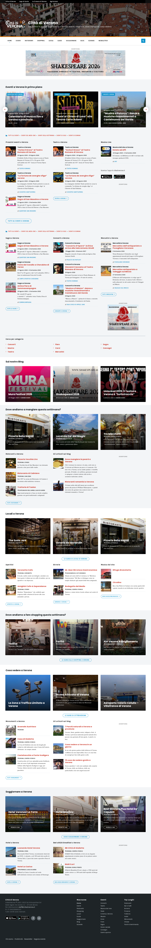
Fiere (57, 344)
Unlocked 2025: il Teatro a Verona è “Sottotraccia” (120, 392)
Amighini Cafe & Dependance (31, 586)
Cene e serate (105, 927)
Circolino (117, 582)
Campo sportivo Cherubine (28, 279)
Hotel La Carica (24, 866)
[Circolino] (106, 586)
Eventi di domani (74, 135)
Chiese (126, 922)
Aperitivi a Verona (13, 604)
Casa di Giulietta (25, 739)
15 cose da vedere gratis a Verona (77, 761)
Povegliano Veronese (122, 262)
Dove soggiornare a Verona (75, 837)
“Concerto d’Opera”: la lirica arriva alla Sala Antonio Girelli (79, 247)
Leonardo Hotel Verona (28, 848)
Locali (79, 914)
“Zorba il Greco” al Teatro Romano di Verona (30, 151)
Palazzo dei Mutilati (74, 260)
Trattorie (127, 914)
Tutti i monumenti (13, 778)
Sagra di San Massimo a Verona (32, 199)
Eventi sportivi (106, 932)
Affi (115, 161)
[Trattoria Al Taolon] (11, 491)
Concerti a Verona (61, 311)
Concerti (12, 344)
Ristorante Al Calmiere (28, 473)
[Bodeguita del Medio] (58, 590)
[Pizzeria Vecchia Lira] (11, 463)
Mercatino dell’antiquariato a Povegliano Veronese (127, 247)
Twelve (12, 643)
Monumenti (128, 919)
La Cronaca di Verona (39, 1)
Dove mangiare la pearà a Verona (78, 460)
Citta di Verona (11, 1)
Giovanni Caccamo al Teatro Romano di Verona (79, 268)
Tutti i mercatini (107, 294)
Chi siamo (9, 939)
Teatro (11, 352)
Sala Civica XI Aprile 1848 (117, 123)
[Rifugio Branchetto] (106, 574)
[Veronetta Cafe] (11, 574)
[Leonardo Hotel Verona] (11, 852)
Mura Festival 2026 (20, 394)
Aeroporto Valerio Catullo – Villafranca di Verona (121, 704)
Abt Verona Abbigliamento (121, 641)
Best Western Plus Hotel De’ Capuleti (121, 810)
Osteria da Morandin (69, 542)
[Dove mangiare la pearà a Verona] (58, 463)
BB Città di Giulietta (74, 848)
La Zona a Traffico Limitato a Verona (26, 704)
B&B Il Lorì (69, 864)
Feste (102, 911)
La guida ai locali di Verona (75, 559)
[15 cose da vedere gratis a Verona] (58, 764)
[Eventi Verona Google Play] (119, 178)
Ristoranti (80, 908)
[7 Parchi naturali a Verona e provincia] (58, 730)
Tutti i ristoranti (12, 503)
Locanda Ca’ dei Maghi (70, 436)
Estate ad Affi (119, 150)
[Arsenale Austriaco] (11, 730)
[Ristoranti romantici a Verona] (58, 486)
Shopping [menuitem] (41, 41)
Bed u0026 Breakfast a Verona (65, 882)
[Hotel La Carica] (11, 871)
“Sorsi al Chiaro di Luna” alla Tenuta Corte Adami (74, 118)
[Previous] (5, 109)
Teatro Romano (24, 168)
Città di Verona (43, 22)
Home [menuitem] (9, 41)
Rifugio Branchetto (122, 570)
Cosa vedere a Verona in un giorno (78, 745)
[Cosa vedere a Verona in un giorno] (58, 748)
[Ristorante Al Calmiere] (11, 477)
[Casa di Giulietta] (11, 743)
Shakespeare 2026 (67, 394)
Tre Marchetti (112, 434)
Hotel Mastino (65, 812)
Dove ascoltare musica (110, 596)
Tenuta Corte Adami (67, 123)
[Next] (145, 109)
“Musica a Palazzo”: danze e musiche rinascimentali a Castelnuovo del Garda (121, 116)
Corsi (57, 348)
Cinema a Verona (107, 914)
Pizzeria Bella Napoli (21, 436)
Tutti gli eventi (13, 135)
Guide (79, 916)
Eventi (79, 906)
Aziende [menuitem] (91, 41)
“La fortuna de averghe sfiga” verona (32, 176)
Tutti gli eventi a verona (18, 221)
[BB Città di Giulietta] (58, 852)
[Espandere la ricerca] (143, 41)
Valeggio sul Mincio (121, 288)
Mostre (11, 348)
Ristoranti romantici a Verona (79, 481)
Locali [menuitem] (51, 41)
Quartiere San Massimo (27, 211)
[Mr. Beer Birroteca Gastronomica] (58, 574)
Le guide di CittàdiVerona (75, 715)
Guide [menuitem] (60, 41)
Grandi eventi (25, 398)
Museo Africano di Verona (72, 694)
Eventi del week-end (28, 135)
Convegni (107, 348)
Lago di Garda (24, 1)
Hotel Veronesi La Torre (23, 812)
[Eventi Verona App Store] (106, 178)
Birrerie (127, 908)
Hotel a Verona (12, 882)
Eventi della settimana (46, 135)
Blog (78, 922)
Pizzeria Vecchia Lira (27, 459)
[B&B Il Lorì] (58, 868)
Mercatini (59, 352)
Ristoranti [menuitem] (29, 41)
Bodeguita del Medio (75, 586)
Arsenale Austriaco (26, 726)
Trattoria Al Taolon (26, 487)
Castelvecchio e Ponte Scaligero (33, 755)
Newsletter (28, 939)
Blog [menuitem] (82, 41)
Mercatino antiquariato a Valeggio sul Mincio (125, 270)
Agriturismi (54, 1)
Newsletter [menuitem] (103, 41)
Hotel (126, 916)
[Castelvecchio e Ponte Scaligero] (11, 759)
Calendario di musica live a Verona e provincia (25, 118)
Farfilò (60, 641)
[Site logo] (15, 27)
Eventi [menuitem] (18, 41)
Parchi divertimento (131, 924)
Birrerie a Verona (61, 602)
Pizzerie (127, 911)
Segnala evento (39, 939)
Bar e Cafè (127, 906)
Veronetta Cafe (25, 570)
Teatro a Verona (60, 198)
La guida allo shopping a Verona (75, 660)
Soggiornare (81, 919)
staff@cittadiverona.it (27, 907)
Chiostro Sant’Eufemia (27, 192)
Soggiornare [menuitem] (71, 41)
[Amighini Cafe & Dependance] (11, 590)
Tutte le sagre (12, 309)
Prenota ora (15, 827)
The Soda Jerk (17, 540)
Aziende (79, 924)
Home (79, 903)
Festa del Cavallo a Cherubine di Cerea (33, 265)
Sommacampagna (25, 302)
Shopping (80, 911)
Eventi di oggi (61, 135)
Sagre (105, 344)
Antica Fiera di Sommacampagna (26, 287)
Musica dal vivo (106, 908)
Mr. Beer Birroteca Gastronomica (81, 570)
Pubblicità (19, 939)
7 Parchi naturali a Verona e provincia (78, 727)
